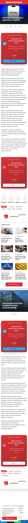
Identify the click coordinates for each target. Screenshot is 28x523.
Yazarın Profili (22, 214)
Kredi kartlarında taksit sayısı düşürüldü (6, 240)
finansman (4, 473)
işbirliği (10, 473)
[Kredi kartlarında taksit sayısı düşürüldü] (7, 231)
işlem (14, 209)
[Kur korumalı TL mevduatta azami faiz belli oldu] (7, 248)
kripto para (19, 209)
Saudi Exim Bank (17, 473)
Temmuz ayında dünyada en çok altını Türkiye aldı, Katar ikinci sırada (20, 276)
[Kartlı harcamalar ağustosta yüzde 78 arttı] (21, 248)
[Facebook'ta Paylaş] (3, 521)
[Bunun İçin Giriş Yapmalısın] (7, 26)
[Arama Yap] (25, 2)
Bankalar (21, 506)
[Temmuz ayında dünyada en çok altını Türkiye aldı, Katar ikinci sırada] (21, 266)
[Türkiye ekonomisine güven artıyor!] (21, 231)
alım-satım (11, 206)
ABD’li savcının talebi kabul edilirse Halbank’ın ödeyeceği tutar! (6, 276)
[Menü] (2, 2)
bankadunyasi (14, 216)
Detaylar (4, 515)
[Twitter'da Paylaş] (10, 521)
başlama (4, 209)
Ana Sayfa (7, 506)
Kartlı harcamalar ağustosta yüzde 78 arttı (20, 257)
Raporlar (20, 508)
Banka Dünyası (14, 2)
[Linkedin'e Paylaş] (24, 521)
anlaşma (11, 471)
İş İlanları (14, 506)
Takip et (13, 185)
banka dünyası (19, 206)
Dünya (22, 513)
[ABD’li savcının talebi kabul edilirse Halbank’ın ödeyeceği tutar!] (7, 266)
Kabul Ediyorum (9, 518)
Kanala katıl (13, 61)
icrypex (9, 209)
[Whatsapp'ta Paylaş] (17, 521)
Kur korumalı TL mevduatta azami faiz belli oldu (6, 257)
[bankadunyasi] (6, 216)
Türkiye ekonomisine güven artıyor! (19, 240)
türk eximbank (5, 475)
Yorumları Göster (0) (13, 284)
